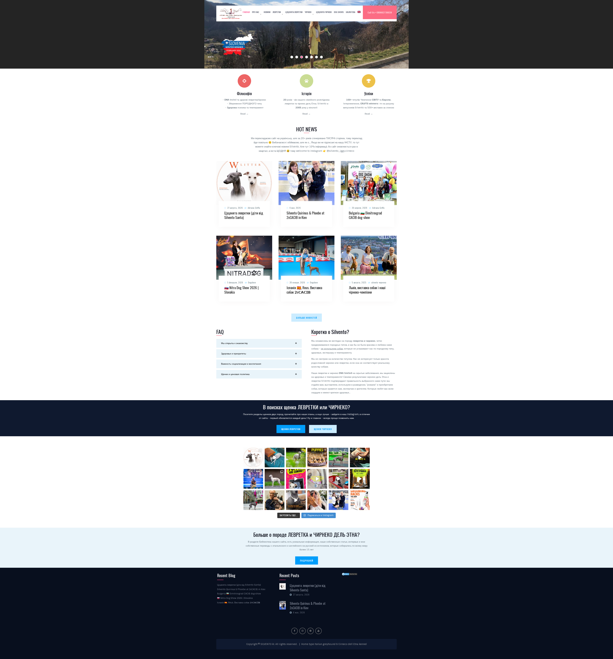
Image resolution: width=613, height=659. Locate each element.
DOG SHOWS (339, 12)
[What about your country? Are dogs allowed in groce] (338, 479)
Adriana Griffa (254, 207)
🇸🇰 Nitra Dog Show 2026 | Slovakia (241, 290)
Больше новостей (306, 317)
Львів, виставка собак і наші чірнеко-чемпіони (367, 290)
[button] (259, 343)
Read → (244, 113)
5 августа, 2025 (359, 282)
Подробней (306, 560)
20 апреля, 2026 (359, 207)
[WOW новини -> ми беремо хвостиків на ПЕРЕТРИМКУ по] (360, 479)
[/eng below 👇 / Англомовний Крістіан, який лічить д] (360, 458)
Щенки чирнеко (323, 429)
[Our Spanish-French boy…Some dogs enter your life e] (338, 458)
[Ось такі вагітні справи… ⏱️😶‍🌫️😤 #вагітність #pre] (274, 458)
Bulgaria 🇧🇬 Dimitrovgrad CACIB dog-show (365, 215)
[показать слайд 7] (321, 57)
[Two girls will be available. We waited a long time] (253, 458)
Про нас (255, 12)
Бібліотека (350, 12)
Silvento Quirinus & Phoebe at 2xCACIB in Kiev (305, 215)
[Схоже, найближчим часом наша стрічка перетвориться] (274, 479)
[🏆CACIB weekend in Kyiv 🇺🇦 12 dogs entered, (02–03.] (338, 500)
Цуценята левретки (294, 12)
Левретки (277, 12)
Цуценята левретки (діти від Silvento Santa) (243, 215)
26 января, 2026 (297, 282)
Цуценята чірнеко (324, 12)
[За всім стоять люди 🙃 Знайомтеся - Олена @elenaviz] (274, 500)
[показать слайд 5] (311, 57)
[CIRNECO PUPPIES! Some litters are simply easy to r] (317, 458)
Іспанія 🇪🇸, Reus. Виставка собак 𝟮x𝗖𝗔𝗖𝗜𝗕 (304, 290)
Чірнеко (308, 12)
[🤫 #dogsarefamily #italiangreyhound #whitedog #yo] (317, 479)
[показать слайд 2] (296, 57)
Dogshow (252, 282)
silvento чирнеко (378, 282)
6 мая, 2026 (295, 207)
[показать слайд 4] (306, 57)
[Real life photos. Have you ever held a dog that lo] (317, 500)
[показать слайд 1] (291, 57)
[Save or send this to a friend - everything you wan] (360, 500)
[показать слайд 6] (316, 57)
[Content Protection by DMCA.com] (350, 574)
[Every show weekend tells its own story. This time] (253, 479)
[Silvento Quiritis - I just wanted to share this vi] (253, 500)
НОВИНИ (267, 12)
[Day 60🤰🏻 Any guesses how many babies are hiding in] (296, 458)
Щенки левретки (290, 429)
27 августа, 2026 (235, 207)
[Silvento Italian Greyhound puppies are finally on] (296, 479)
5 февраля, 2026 (235, 282)
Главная (246, 12)
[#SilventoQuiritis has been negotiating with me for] (296, 500)
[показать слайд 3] (301, 57)
